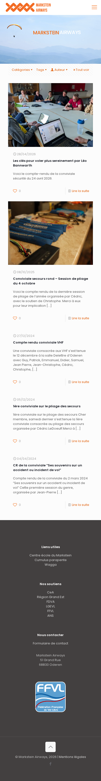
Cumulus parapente (51, 560)
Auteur (59, 69)
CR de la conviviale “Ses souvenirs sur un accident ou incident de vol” (47, 467)
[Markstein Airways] (29, 7)
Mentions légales (72, 757)
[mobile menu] (94, 7)
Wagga (51, 564)
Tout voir (82, 69)
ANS (50, 615)
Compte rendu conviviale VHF (38, 342)
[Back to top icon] (50, 747)
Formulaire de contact (50, 643)
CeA (50, 592)
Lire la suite (80, 191)
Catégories (21, 69)
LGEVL (50, 606)
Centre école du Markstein (50, 555)
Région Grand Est (50, 597)
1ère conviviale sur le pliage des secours (46, 406)
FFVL (50, 611)
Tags (40, 69)
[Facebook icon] (50, 763)
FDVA (51, 601)
